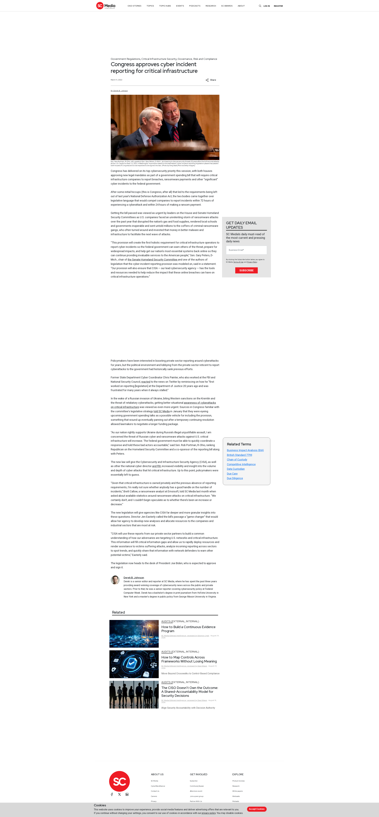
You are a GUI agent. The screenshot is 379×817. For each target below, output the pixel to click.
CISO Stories (134, 6)
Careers (154, 796)
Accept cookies (257, 809)
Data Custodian (236, 468)
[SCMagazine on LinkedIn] (127, 794)
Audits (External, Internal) (180, 621)
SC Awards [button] (227, 6)
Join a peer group (196, 796)
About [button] (241, 6)
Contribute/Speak (197, 786)
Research (236, 786)
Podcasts (235, 801)
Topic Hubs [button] (165, 6)
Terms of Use (238, 262)
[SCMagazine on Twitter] (119, 794)
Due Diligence (235, 478)
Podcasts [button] (194, 6)
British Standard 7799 (239, 455)
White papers (237, 791)
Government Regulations (125, 59)
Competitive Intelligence (241, 464)
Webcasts (236, 796)
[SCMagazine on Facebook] (112, 794)
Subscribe (246, 270)
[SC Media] (105, 5)
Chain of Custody (237, 459)
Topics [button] (150, 6)
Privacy (153, 801)
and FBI (156, 466)
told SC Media (162, 411)
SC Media (154, 781)
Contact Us (155, 791)
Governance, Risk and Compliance (197, 59)
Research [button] (211, 6)
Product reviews (238, 781)
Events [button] (180, 6)
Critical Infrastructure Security (159, 59)
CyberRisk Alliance (158, 786)
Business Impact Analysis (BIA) (245, 450)
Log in (267, 6)
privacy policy (209, 813)
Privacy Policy (252, 262)
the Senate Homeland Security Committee (153, 259)
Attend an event (196, 791)
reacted (145, 381)
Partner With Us (196, 801)
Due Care (232, 473)
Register (278, 6)
